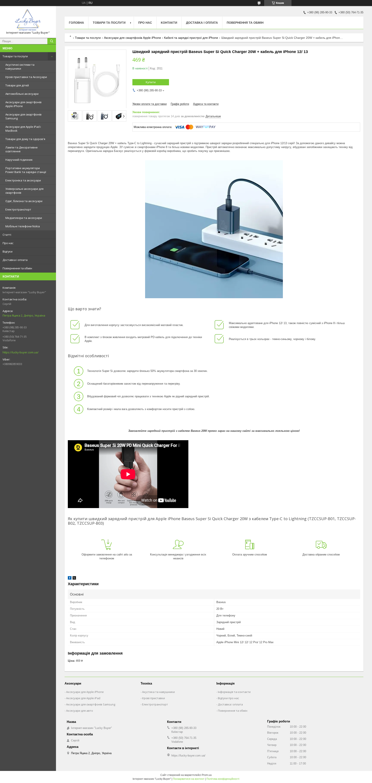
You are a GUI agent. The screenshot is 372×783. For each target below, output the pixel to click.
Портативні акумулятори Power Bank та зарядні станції (25, 170)
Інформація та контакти (234, 692)
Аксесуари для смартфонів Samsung (23, 116)
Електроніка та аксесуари (23, 180)
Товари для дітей (17, 85)
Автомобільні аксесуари (22, 94)
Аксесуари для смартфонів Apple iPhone (23, 104)
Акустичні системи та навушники (19, 66)
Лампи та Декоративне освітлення (21, 149)
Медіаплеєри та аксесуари (23, 218)
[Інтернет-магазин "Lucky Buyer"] (28, 20)
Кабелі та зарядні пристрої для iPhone (191, 37)
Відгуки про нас (228, 698)
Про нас (8, 243)
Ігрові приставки (153, 698)
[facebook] (69, 578)
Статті (7, 235)
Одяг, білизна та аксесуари (23, 201)
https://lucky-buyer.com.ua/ (21, 352)
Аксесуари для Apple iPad (83, 698)
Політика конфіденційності (222, 778)
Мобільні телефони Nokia (22, 226)
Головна (76, 22)
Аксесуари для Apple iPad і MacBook (23, 129)
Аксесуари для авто (79, 711)
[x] (74, 578)
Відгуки (7, 251)
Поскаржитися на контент (189, 778)
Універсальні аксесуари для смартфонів (24, 191)
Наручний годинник (19, 160)
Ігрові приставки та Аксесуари (26, 77)
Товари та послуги (15, 56)
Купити (151, 82)
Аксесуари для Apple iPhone (85, 692)
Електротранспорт (18, 209)
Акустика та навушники (158, 692)
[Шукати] (51, 41)
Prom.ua (207, 775)
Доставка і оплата (15, 260)
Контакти (169, 22)
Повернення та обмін (17, 268)
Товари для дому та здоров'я (25, 139)
